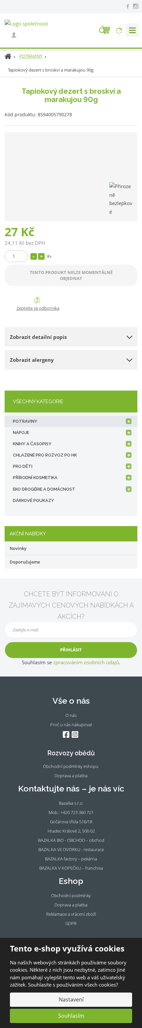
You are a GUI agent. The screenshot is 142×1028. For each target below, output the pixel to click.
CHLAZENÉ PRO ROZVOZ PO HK (45, 455)
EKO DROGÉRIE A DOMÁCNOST (44, 489)
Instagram (75, 735)
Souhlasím (71, 1015)
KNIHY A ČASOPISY (32, 443)
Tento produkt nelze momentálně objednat (71, 275)
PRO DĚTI (22, 466)
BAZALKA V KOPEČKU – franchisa (71, 868)
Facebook (66, 735)
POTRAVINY (25, 421)
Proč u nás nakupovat (71, 725)
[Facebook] (128, 6)
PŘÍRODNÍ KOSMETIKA (35, 477)
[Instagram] (135, 6)
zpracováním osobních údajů (86, 662)
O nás (71, 715)
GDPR (71, 923)
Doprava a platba (71, 776)
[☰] (132, 30)
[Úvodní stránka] (26, 23)
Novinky (18, 548)
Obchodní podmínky (71, 895)
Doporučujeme (25, 562)
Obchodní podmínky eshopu (70, 766)
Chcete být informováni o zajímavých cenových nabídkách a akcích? (71, 605)
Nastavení (71, 999)
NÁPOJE (21, 432)
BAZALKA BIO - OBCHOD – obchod (71, 840)
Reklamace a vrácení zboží (71, 914)
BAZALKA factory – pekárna (71, 859)
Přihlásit (71, 650)
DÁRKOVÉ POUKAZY (33, 500)
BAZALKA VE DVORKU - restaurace (71, 849)
